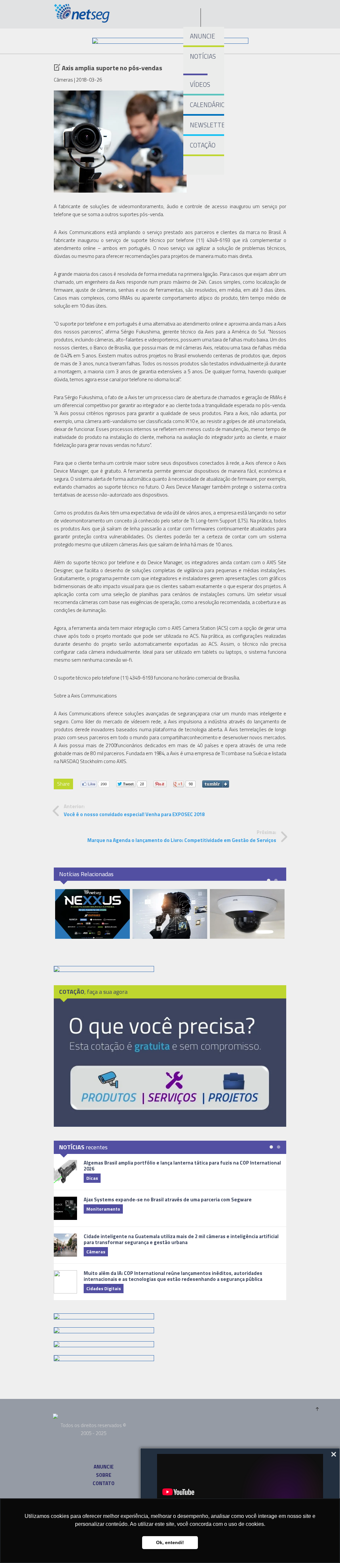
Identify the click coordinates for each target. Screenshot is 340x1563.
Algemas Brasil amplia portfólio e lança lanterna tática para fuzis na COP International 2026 (182, 1165)
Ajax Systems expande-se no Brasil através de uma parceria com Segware (168, 1199)
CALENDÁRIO (207, 104)
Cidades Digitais (103, 1288)
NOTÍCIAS (199, 56)
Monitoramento (103, 1208)
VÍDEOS (200, 84)
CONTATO (104, 1483)
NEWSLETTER (207, 125)
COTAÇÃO (202, 145)
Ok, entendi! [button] (170, 1542)
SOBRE (103, 1475)
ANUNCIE (202, 36)
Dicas (92, 1177)
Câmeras (95, 1251)
